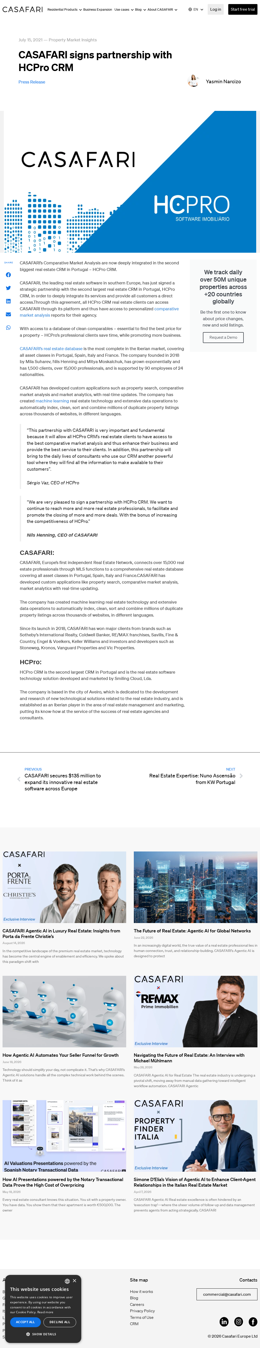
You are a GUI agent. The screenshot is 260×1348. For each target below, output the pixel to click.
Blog (138, 9)
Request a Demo (223, 337)
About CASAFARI (161, 9)
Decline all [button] (60, 1322)
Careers (137, 1304)
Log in (215, 9)
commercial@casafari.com (227, 1294)
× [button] (74, 1281)
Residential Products (62, 9)
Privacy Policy (142, 1310)
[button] (9, 275)
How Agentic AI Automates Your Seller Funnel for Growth (61, 1055)
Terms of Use (142, 1317)
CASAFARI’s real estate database (51, 348)
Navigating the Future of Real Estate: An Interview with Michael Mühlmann (189, 1057)
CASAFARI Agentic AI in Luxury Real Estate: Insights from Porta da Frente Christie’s (61, 933)
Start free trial (243, 9)
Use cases (122, 9)
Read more (45, 1312)
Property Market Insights (73, 39)
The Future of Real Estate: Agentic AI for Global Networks (192, 930)
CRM (134, 1323)
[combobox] (67, 1281)
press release (32, 81)
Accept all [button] (25, 1322)
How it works (141, 1291)
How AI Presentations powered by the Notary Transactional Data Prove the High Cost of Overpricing (63, 1182)
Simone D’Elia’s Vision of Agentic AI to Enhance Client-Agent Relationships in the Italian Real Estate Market (195, 1182)
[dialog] (43, 1309)
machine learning (52, 400)
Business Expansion (97, 9)
